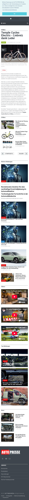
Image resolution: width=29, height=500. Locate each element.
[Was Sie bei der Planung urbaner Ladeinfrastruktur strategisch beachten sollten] (7, 121)
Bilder (21, 153)
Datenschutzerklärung (19, 495)
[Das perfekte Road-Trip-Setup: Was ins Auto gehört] (7, 434)
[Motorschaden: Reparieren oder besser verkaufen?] (7, 423)
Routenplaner (4, 471)
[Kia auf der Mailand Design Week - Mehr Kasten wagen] (14, 388)
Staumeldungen (5, 474)
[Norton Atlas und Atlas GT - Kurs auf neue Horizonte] (13, 202)
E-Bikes (3, 42)
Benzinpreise (4, 468)
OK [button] (14, 13)
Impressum (6, 497)
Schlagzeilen (9, 495)
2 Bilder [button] (4, 70)
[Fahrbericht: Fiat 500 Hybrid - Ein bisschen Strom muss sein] (13, 226)
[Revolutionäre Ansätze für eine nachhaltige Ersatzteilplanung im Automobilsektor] (14, 165)
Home (2, 495)
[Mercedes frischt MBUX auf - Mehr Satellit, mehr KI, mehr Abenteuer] (14, 369)
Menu (4, 23)
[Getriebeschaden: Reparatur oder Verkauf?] (7, 413)
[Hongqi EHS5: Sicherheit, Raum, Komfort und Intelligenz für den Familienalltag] (13, 250)
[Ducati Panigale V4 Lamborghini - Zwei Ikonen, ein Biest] (14, 349)
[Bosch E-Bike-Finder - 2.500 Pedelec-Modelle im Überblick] (7, 141)
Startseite (9, 153)
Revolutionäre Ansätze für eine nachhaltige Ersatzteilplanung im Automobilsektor (13, 189)
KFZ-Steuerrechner (5, 476)
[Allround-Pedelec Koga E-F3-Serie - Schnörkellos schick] (7, 131)
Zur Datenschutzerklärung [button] (9, 9)
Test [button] (3, 241)
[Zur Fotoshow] (14, 45)
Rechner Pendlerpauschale (7, 479)
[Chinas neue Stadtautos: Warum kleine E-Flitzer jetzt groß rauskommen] (7, 274)
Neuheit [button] (3, 181)
